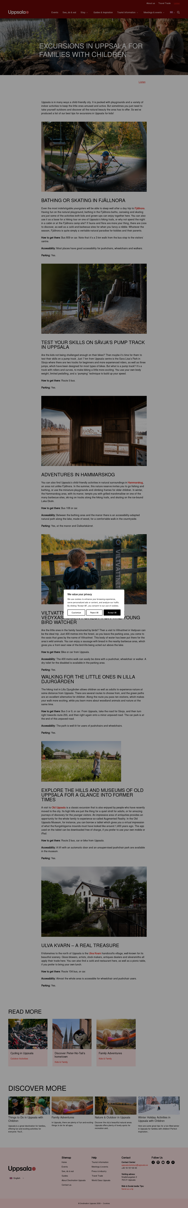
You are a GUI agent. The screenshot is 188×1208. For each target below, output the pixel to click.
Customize (76, 612)
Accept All (112, 612)
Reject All (94, 612)
